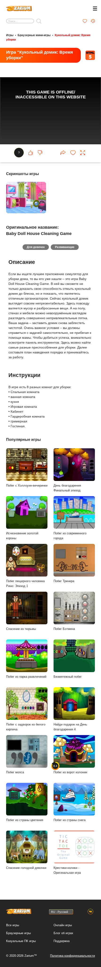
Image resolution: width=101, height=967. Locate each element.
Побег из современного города (70, 536)
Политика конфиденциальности (72, 955)
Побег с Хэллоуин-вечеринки (26, 485)
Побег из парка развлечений (26, 676)
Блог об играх (63, 933)
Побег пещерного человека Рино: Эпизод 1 (25, 583)
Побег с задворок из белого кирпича (25, 727)
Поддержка (62, 941)
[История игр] (93, 21)
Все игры (12, 925)
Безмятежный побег (68, 676)
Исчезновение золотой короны (22, 536)
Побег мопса (15, 772)
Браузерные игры (18, 933)
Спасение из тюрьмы (21, 629)
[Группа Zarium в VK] (90, 912)
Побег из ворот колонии (70, 769)
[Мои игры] (85, 21)
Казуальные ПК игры (21, 941)
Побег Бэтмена (64, 629)
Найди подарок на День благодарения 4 (70, 727)
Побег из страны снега (69, 820)
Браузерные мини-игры (34, 35)
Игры (9, 35)
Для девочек (36, 247)
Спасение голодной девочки (26, 868)
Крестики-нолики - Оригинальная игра (67, 870)
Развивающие (64, 247)
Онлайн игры (63, 925)
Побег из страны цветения (24, 820)
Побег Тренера (64, 581)
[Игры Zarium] (19, 8)
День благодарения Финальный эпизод (67, 488)
